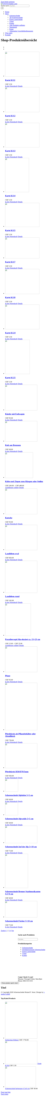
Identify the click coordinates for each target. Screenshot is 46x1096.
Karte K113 (10, 151)
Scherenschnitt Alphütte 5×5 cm (19, 795)
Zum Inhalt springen (8, 2)
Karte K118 (10, 297)
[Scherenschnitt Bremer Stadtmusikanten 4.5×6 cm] (25, 871)
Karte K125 (10, 377)
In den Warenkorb (11, 86)
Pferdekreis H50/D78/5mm (16, 772)
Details (20, 86)
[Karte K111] (25, 64)
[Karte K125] (25, 357)
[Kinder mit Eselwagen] (25, 398)
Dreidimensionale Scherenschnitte (33, 950)
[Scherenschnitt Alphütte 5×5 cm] (25, 785)
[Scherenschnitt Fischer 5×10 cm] (25, 909)
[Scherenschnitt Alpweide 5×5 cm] (25, 809)
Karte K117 (10, 262)
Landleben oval (12, 553)
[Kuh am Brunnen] (25, 431)
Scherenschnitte (27, 948)
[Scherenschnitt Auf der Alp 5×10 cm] (25, 835)
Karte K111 (10, 80)
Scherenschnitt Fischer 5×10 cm (19, 921)
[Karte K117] (25, 248)
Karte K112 (10, 116)
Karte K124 (10, 333)
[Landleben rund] (25, 577)
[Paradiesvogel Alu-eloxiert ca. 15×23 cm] (25, 619)
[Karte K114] (25, 175)
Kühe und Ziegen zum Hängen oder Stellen (24, 481)
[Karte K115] (25, 215)
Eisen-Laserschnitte (28, 952)
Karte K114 (10, 196)
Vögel (24, 953)
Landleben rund (12, 596)
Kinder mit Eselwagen (14, 414)
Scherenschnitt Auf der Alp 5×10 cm (21, 847)
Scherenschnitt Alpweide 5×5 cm (19, 819)
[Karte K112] (25, 100)
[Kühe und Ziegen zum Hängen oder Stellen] (25, 465)
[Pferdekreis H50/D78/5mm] (25, 756)
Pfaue (7, 676)
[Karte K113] (25, 135)
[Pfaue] (25, 659)
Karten (24, 955)
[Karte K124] (25, 317)
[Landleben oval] (25, 538)
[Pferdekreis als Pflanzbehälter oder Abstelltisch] (25, 707)
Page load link (5, 1092)
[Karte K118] (25, 281)
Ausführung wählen (12, 487)
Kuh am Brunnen (13, 445)
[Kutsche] (25, 502)
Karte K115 (10, 230)
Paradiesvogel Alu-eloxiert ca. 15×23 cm (22, 639)
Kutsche (8, 518)
